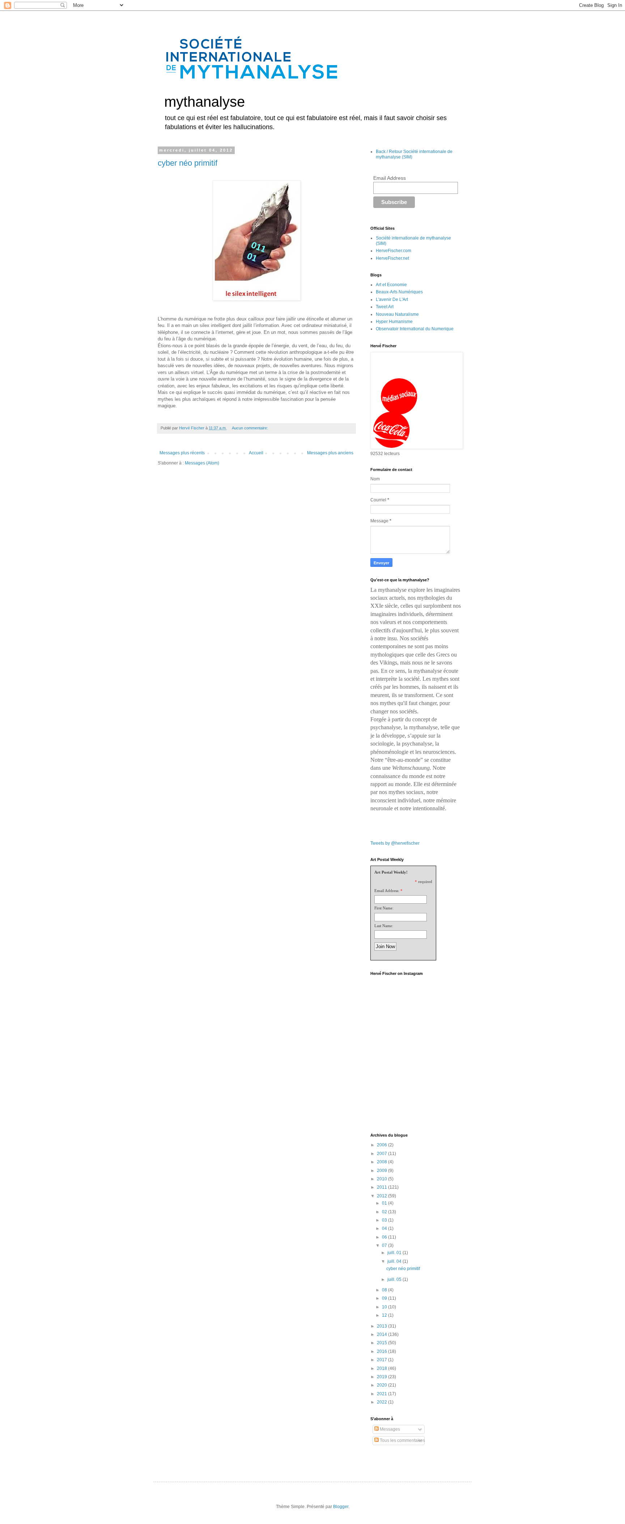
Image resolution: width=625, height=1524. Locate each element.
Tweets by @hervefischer (395, 843)
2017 (382, 1359)
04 (385, 1228)
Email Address (389, 178)
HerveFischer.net (392, 258)
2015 (382, 1342)
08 (385, 1289)
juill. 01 (395, 1252)
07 (385, 1245)
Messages (389, 1429)
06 (385, 1237)
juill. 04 (395, 1261)
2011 (382, 1187)
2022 (382, 1402)
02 (385, 1211)
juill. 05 (395, 1279)
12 (385, 1315)
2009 (382, 1170)
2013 (382, 1326)
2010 (382, 1178)
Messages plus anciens (330, 452)
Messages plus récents (182, 452)
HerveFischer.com (393, 250)
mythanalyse (204, 102)
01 (385, 1203)
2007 (382, 1153)
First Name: (384, 908)
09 (385, 1298)
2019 (382, 1376)
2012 (382, 1195)
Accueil (256, 452)
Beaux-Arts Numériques (399, 291)
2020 (382, 1385)
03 (385, 1220)
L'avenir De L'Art (392, 299)
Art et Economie (391, 284)
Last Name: (383, 926)
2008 (382, 1161)
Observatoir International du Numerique (415, 328)
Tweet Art (385, 306)
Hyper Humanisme (394, 321)
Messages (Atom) (202, 463)
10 (385, 1306)
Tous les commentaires (402, 1440)
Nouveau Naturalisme (397, 314)
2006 (382, 1144)
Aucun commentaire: (250, 428)
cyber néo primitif (187, 162)
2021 (382, 1393)
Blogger (340, 1506)
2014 (382, 1334)
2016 (382, 1351)
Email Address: (386, 890)
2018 (382, 1368)
